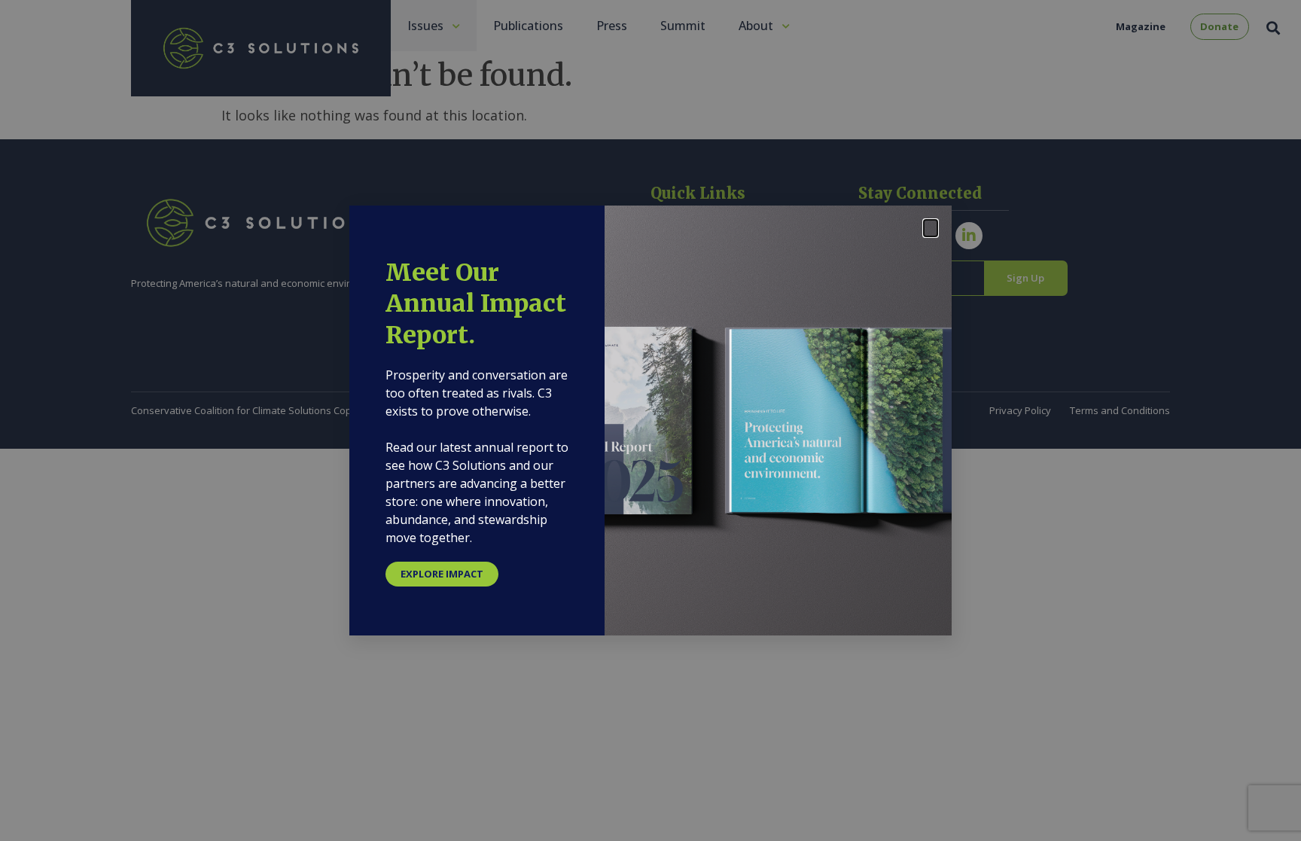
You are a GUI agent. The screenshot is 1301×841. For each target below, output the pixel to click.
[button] (931, 228)
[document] (650, 420)
